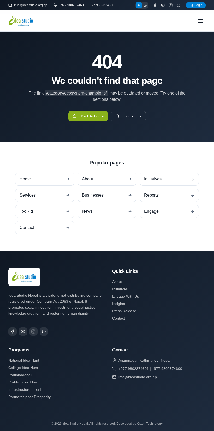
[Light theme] (139, 5)
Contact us (132, 116)
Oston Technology (149, 424)
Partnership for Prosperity (29, 397)
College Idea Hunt (23, 367)
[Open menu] (200, 21)
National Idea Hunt (23, 360)
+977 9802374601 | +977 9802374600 (86, 5)
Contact (118, 318)
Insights (118, 304)
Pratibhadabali (20, 375)
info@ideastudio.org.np (30, 5)
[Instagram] (170, 5)
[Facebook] (155, 5)
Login (198, 5)
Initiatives (120, 289)
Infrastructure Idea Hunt (28, 389)
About (117, 282)
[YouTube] (162, 5)
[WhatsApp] (178, 5)
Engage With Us (125, 296)
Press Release (124, 311)
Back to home (92, 116)
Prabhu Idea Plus (22, 382)
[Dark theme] (145, 5)
